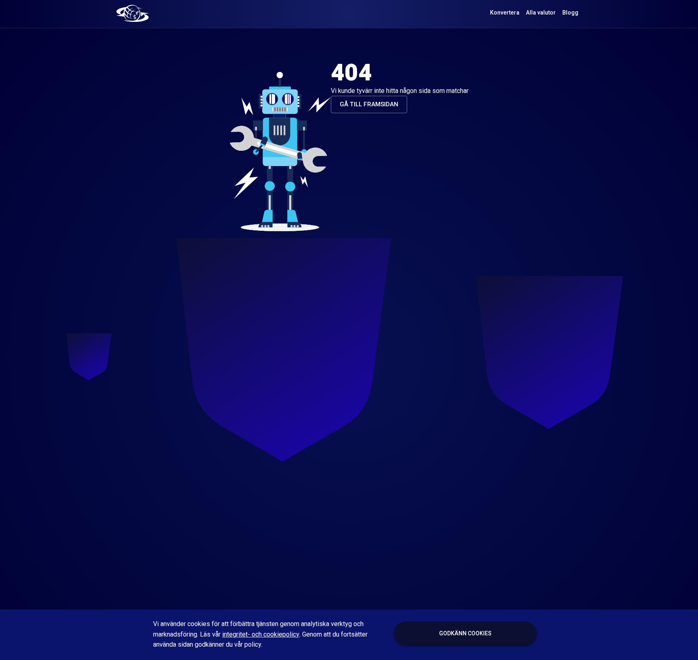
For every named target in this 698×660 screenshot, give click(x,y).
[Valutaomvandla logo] (132, 13)
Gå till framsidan (369, 104)
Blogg (570, 12)
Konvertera (504, 12)
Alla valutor (541, 12)
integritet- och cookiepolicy (260, 634)
